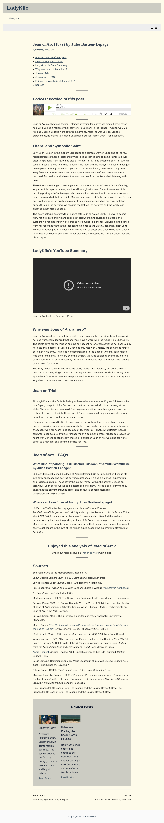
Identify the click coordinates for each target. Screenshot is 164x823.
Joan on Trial (42, 73)
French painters (90, 552)
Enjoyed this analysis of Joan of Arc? (55, 81)
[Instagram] (156, 28)
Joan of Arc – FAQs (45, 77)
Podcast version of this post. (50, 57)
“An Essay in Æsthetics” (115, 588)
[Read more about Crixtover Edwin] (48, 719)
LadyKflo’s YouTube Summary (51, 65)
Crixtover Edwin (47, 728)
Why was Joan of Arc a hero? (51, 69)
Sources (39, 85)
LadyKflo (18, 8)
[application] (18, 18)
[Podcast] (152, 28)
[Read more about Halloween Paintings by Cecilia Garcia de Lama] (70, 718)
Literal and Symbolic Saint (49, 61)
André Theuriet (41, 652)
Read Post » (45, 778)
